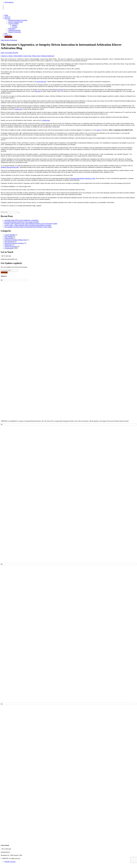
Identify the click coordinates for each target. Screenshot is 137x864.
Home (6, 15)
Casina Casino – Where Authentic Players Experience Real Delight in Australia (27, 225)
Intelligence (50, 56)
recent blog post (41, 81)
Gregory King (27, 56)
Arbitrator (44, 56)
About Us (7, 17)
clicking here (18, 109)
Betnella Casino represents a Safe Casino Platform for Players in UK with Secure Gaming (30, 223)
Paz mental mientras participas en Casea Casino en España (21, 222)
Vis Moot (14, 27)
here (56, 89)
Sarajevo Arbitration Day (15, 22)
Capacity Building (9, 235)
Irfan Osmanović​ (9, 241)
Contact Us (7, 35)
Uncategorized (8, 248)
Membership (8, 37)
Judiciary (14, 25)
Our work (7, 18)
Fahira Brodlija (5, 40)
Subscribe (4, 272)
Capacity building (13, 23)
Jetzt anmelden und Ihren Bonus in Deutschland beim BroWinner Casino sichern (28, 227)
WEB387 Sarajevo (10, 861)
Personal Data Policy (13, 167)
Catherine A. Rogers (7, 56)
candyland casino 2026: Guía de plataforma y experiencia (21, 220)
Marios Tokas (36, 56)
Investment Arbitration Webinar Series (15, 240)
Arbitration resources (14, 30)
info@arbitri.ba (8, 2)
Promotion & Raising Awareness (17, 20)
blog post (37, 91)
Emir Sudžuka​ (8, 236)
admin (2, 52)
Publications (11, 28)
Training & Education (14, 32)
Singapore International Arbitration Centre (82, 178)
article (98, 130)
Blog (5, 33)
